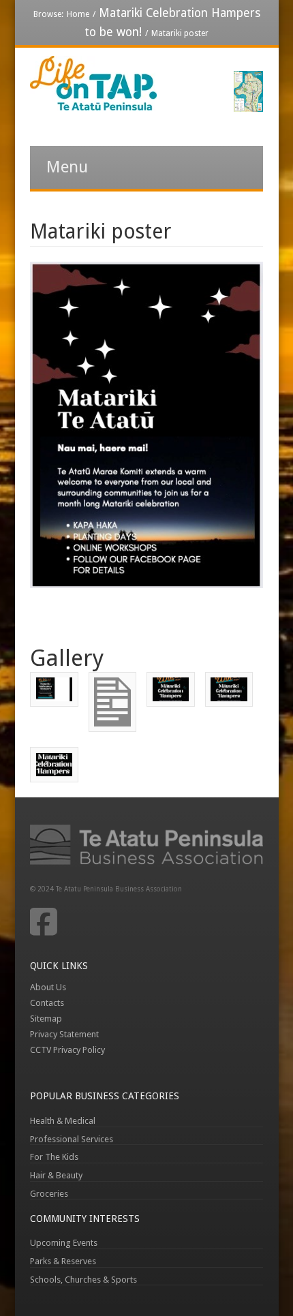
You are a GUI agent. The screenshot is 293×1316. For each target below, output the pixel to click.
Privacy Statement (64, 1034)
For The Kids (54, 1157)
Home (78, 14)
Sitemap (46, 1018)
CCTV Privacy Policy (67, 1050)
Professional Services (71, 1139)
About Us (48, 987)
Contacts (47, 1003)
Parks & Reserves (63, 1261)
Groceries (49, 1194)
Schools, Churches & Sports (83, 1279)
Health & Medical (62, 1121)
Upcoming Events (63, 1243)
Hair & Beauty (56, 1175)
